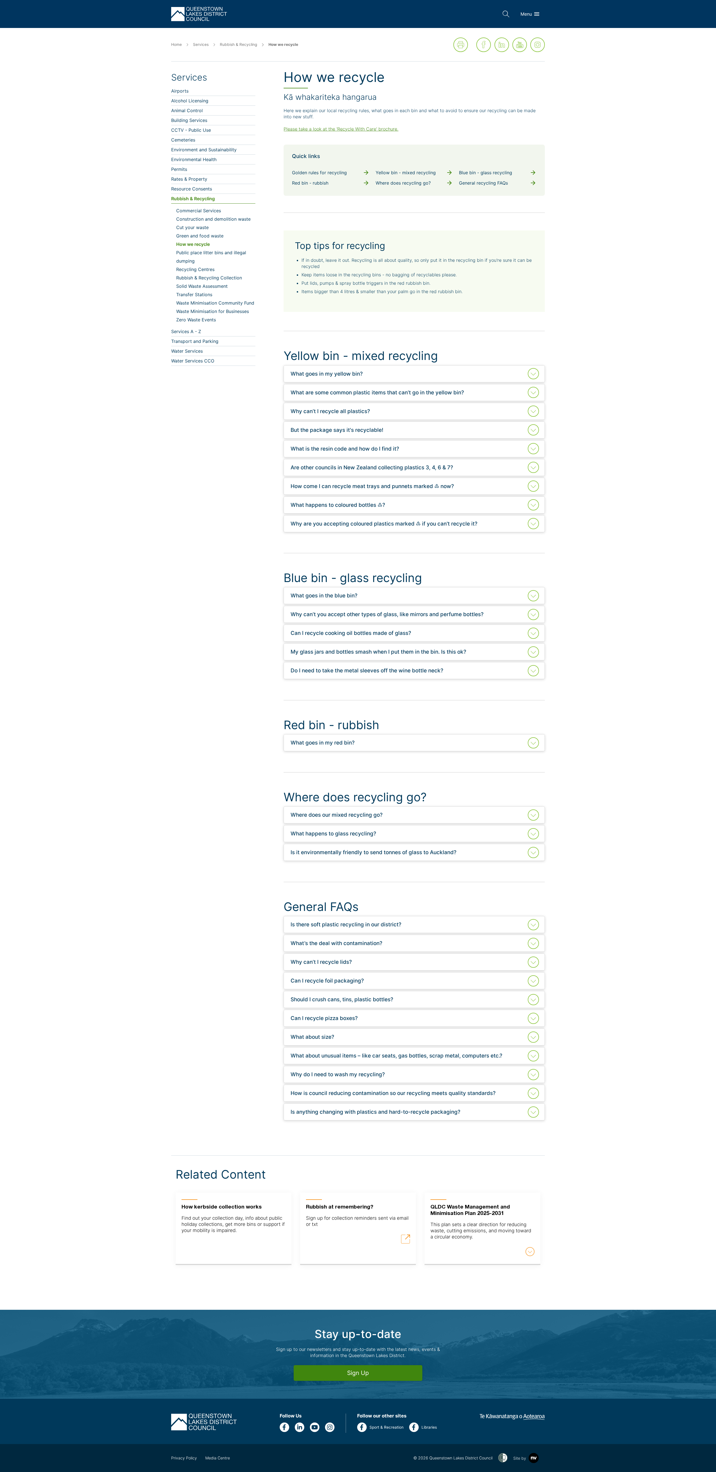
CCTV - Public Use (191, 130)
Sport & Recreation (386, 1427)
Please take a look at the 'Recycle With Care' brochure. (341, 129)
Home (176, 44)
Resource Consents (191, 189)
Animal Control (187, 110)
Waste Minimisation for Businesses (212, 311)
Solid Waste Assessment (202, 286)
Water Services (187, 351)
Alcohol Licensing (189, 100)
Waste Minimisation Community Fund (215, 303)
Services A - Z (186, 331)
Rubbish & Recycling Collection (209, 278)
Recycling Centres (195, 269)
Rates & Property (189, 179)
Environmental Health (193, 159)
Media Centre (217, 1457)
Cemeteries (183, 140)
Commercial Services (198, 210)
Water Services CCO (192, 361)
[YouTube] (519, 44)
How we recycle (193, 244)
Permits (179, 169)
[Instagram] (537, 44)
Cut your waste (192, 227)
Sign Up (358, 1372)
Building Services (189, 120)
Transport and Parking (194, 341)
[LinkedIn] (501, 44)
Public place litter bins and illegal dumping (211, 257)
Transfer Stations (194, 294)
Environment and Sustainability (204, 149)
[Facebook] (483, 44)
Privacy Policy (184, 1457)
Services (201, 44)
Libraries (429, 1427)
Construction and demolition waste (213, 219)
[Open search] (506, 14)
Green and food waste (199, 236)
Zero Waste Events (196, 319)
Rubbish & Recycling (238, 44)
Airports (180, 91)
